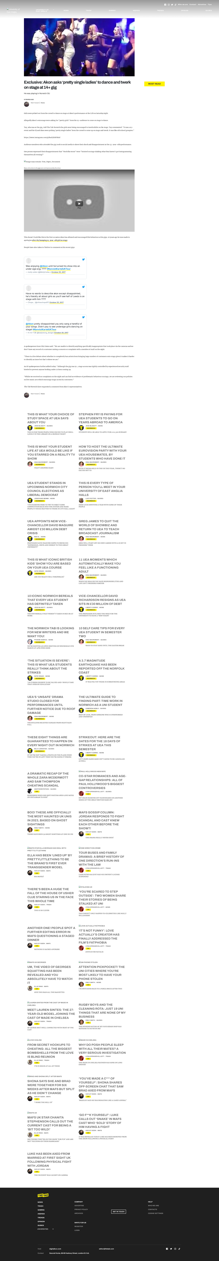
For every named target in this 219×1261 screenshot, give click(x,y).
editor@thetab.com (106, 1249)
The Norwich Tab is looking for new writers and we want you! (50, 632)
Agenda (136, 10)
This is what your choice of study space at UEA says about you (50, 418)
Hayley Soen (91, 832)
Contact (192, 4)
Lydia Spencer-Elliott (95, 791)
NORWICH (40, 428)
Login (77, 1230)
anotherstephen (41, 789)
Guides (209, 10)
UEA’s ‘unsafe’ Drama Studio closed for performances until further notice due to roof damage (51, 704)
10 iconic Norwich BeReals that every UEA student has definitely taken (50, 599)
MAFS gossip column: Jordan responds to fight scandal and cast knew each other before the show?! (101, 820)
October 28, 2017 (61, 333)
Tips (210, 4)
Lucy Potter (91, 498)
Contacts (152, 1209)
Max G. (36, 537)
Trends (160, 10)
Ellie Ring (38, 986)
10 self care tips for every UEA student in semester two (102, 632)
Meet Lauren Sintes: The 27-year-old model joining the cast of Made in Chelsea (51, 1013)
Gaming (112, 10)
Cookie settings (155, 1213)
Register (78, 1226)
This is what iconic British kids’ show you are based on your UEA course (49, 563)
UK (37, 791)
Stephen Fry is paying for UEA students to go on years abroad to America (101, 418)
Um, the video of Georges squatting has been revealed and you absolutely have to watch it (50, 974)
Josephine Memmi (41, 498)
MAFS (100, 832)
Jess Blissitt (39, 426)
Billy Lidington (40, 749)
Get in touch (118, 1211)
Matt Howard (35, 103)
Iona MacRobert (41, 462)
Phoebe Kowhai (40, 640)
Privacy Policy (81, 1209)
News (66, 10)
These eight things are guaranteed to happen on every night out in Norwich (50, 741)
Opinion (184, 10)
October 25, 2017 (58, 272)
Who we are (183, 4)
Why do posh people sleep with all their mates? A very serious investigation (102, 1048)
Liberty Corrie (92, 607)
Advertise (202, 4)
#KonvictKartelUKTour (59, 269)
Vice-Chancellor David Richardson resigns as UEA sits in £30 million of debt (102, 599)
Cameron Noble (92, 708)
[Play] (79, 200)
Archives (78, 1213)
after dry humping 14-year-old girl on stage (49, 240)
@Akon (44, 266)
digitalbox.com (55, 1249)
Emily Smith (39, 828)
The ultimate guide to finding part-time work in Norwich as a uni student (101, 700)
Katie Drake (39, 571)
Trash (88, 10)
